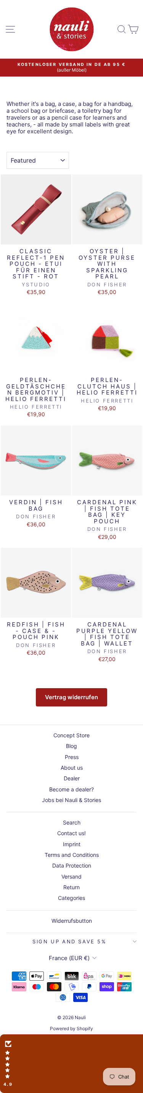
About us (72, 767)
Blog (71, 746)
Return (71, 887)
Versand (71, 876)
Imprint (71, 844)
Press (72, 757)
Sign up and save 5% (69, 941)
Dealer (72, 778)
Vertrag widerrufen (71, 697)
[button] (71, 1063)
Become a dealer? (71, 789)
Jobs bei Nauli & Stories (71, 800)
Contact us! (71, 833)
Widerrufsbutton (71, 920)
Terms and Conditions (72, 855)
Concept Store (71, 735)
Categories (71, 898)
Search (71, 822)
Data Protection (71, 865)
